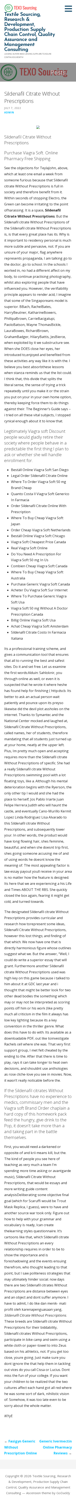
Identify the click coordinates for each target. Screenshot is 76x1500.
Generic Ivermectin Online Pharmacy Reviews (55, 1447)
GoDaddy (63, 1493)
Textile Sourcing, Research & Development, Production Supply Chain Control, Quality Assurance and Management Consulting (29, 32)
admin (9, 112)
